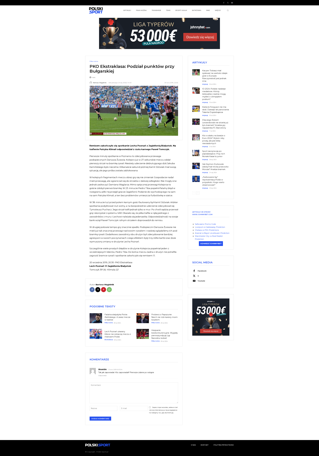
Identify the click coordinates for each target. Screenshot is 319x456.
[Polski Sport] (101, 10)
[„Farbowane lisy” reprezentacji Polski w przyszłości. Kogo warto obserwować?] (196, 177)
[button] (228, 10)
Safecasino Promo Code (205, 224)
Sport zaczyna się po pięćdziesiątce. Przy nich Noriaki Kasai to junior (213, 154)
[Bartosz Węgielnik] (91, 82)
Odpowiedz (102, 375)
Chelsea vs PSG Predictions (207, 230)
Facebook (202, 271)
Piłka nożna (94, 61)
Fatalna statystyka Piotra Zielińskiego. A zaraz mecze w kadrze (117, 317)
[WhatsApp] (109, 289)
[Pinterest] (103, 289)
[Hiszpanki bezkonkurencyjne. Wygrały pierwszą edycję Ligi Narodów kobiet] (142, 334)
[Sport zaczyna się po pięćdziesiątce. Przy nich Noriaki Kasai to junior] (196, 152)
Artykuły (205, 84)
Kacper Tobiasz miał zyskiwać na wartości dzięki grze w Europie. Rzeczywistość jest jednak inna (214, 75)
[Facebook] (224, 3)
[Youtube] (232, 3)
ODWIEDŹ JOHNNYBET (211, 243)
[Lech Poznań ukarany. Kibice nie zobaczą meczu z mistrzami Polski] (96, 334)
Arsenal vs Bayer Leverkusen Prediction (212, 233)
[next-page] (197, 193)
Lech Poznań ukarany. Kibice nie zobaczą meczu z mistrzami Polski (118, 334)
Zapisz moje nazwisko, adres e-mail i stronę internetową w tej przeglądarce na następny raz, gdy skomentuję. (163, 410)
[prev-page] (193, 193)
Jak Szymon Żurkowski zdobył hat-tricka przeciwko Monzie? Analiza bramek (215, 167)
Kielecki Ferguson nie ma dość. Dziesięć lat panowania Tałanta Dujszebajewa (215, 109)
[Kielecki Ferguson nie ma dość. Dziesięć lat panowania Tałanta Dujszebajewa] (196, 107)
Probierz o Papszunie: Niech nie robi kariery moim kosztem (164, 317)
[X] (228, 3)
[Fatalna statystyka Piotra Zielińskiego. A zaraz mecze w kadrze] (96, 318)
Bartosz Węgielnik (99, 82)
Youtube (201, 281)
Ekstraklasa (109, 339)
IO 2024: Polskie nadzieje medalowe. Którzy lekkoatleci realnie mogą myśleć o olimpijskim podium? (214, 94)
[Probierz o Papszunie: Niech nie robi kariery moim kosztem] (142, 318)
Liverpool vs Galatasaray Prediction (210, 227)
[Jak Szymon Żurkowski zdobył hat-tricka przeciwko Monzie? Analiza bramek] (196, 165)
